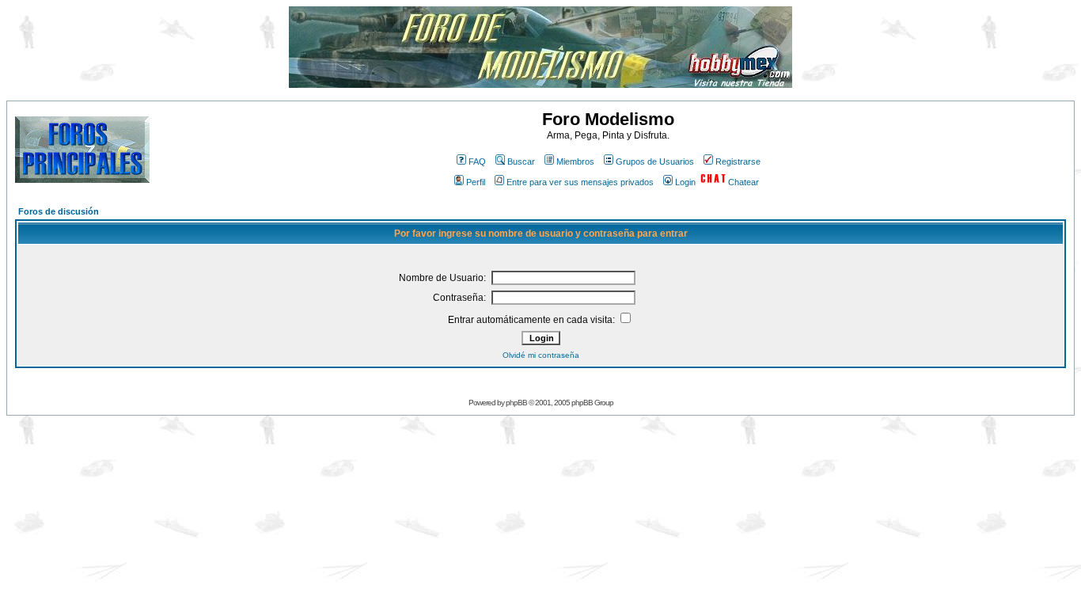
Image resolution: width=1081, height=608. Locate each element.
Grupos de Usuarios (655, 161)
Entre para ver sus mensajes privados (580, 182)
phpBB (516, 402)
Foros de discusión (58, 211)
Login (685, 182)
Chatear (743, 182)
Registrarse (737, 161)
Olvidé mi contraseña (541, 355)
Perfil (475, 182)
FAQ (477, 161)
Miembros (575, 161)
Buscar (521, 161)
